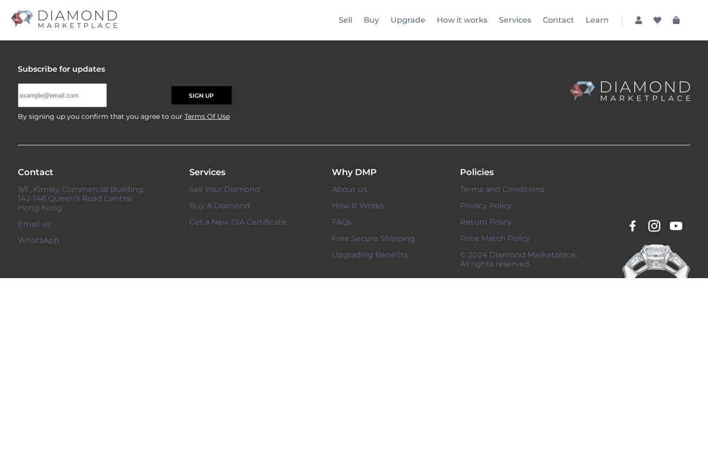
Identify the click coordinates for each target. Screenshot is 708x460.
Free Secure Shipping (373, 238)
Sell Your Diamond (224, 189)
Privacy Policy (486, 205)
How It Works (358, 205)
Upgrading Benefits (370, 254)
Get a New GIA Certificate (238, 222)
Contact (558, 20)
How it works (462, 20)
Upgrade (408, 20)
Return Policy (486, 222)
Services (515, 20)
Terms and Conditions (502, 189)
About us (349, 189)
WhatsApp (38, 240)
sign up (201, 95)
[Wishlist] (657, 20)
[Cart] (676, 20)
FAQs (342, 222)
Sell (345, 20)
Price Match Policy (495, 238)
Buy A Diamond (219, 205)
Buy (371, 20)
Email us (34, 224)
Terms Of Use (207, 116)
